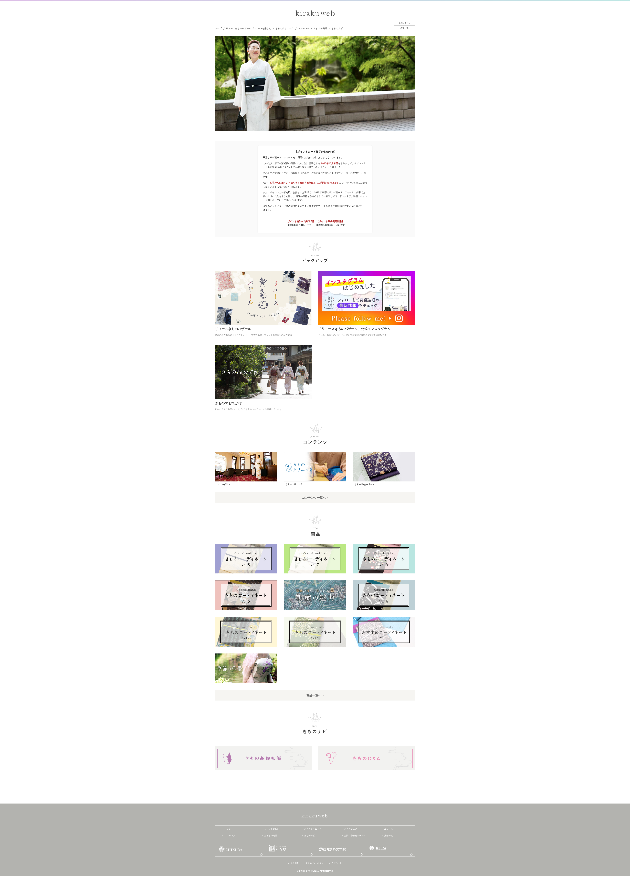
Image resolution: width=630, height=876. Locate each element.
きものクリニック (284, 28)
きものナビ (337, 28)
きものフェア (350, 829)
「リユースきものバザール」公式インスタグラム (354, 329)
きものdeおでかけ (228, 403)
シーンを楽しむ (263, 28)
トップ (218, 28)
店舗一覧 (388, 835)
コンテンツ (303, 28)
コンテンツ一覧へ (314, 497)
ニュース (388, 829)
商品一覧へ (313, 695)
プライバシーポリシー (315, 863)
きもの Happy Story (364, 484)
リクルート (337, 863)
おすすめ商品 (320, 28)
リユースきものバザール (238, 28)
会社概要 (295, 863)
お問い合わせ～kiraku (354, 835)
